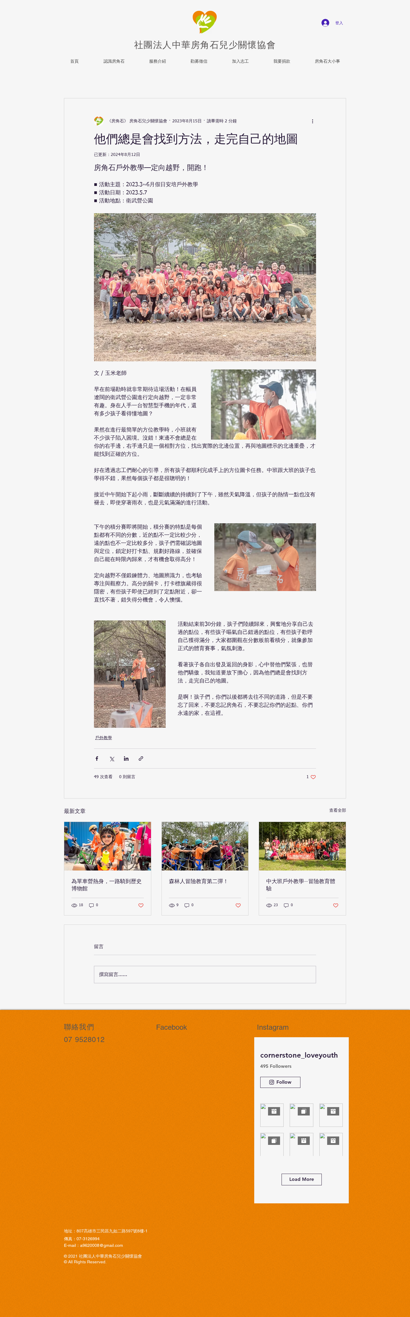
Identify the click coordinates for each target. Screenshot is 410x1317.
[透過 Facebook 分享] (97, 758)
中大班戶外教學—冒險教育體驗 (300, 884)
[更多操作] (312, 121)
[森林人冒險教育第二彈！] (205, 846)
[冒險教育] (302, 846)
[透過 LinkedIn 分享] (126, 758)
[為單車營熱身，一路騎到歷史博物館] (107, 846)
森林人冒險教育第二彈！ (198, 881)
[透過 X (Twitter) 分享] (111, 758)
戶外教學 (103, 738)
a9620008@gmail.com (101, 1245)
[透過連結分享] (141, 758)
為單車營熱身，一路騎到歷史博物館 (106, 884)
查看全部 (337, 810)
